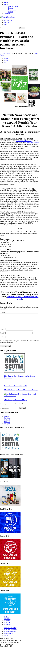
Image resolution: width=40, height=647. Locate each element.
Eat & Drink (8, 20)
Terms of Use (8, 633)
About (6, 4)
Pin (5, 62)
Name (2, 329)
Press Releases (6, 53)
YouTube (7, 422)
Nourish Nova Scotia (32, 143)
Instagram (7, 423)
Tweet (6, 58)
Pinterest (7, 420)
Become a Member (10, 628)
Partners (10, 8)
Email (2, 333)
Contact (10, 12)
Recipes (6, 22)
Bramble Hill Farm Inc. (23, 141)
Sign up (22, 408)
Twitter (6, 416)
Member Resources (10, 629)
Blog (5, 24)
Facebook (7, 418)
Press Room (12, 10)
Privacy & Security (10, 631)
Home (6, 2)
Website (2, 337)
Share (6, 60)
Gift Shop (7, 13)
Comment (4, 312)
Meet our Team (13, 6)
